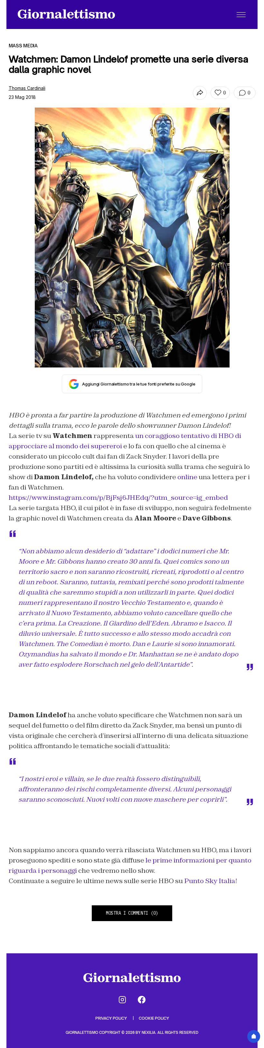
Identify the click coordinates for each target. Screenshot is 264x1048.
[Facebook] (141, 999)
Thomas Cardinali (27, 88)
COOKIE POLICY (154, 1018)
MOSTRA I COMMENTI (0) (132, 913)
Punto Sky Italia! (210, 881)
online (187, 477)
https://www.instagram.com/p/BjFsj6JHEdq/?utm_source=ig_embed (118, 497)
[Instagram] (122, 999)
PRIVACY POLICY (111, 1018)
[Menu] (241, 14)
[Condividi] (200, 93)
